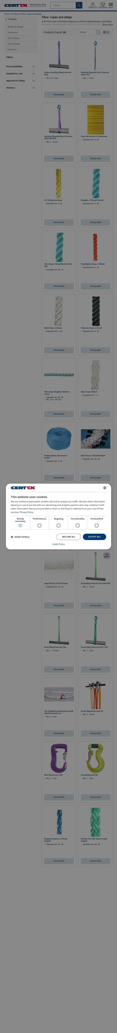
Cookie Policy (58, 544)
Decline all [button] (68, 536)
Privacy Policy (26, 512)
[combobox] (104, 487)
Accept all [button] (94, 536)
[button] (20, 536)
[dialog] (58, 516)
